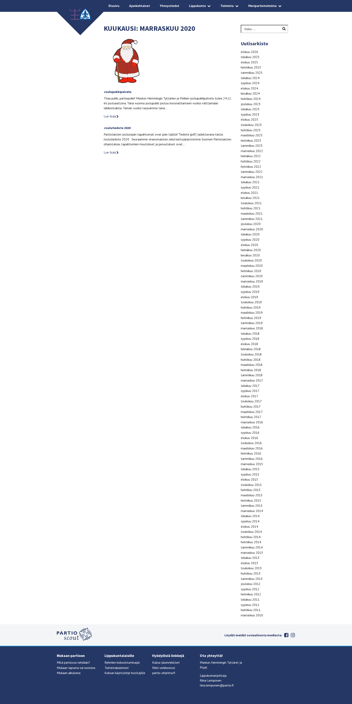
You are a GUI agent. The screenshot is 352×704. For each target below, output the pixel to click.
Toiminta (227, 6)
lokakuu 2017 (250, 386)
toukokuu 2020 (251, 260)
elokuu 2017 (249, 396)
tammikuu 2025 (252, 73)
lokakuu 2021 (250, 182)
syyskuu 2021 (250, 187)
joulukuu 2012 (251, 584)
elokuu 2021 (249, 193)
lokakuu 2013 (250, 558)
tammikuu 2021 (252, 219)
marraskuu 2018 (252, 328)
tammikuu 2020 (252, 276)
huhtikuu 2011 (251, 610)
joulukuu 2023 (251, 104)
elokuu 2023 (249, 119)
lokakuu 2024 (250, 78)
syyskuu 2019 (250, 292)
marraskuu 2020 (252, 229)
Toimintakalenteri (116, 668)
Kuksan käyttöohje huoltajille (124, 673)
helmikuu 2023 (251, 140)
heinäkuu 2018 (251, 349)
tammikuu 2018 (252, 375)
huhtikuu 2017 (251, 406)
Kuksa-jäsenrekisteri (165, 662)
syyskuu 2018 (250, 339)
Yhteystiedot (169, 6)
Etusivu (114, 6)
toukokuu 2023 (251, 125)
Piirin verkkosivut (163, 668)
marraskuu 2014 (252, 511)
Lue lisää (110, 116)
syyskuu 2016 (250, 432)
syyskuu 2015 (250, 474)
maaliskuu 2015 (252, 495)
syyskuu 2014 (250, 521)
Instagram (292, 635)
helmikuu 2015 (251, 500)
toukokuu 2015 (251, 485)
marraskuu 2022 (252, 151)
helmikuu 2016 (251, 453)
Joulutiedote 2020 (117, 128)
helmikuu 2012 (251, 594)
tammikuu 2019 (252, 323)
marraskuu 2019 (252, 281)
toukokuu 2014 (251, 532)
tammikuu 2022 (252, 172)
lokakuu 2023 (250, 109)
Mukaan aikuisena (68, 673)
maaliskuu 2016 (252, 448)
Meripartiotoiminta (262, 6)
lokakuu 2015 (250, 469)
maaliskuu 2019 (252, 312)
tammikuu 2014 (252, 547)
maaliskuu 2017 (252, 412)
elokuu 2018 (249, 344)
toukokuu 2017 (251, 401)
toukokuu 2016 (251, 443)
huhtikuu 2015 (251, 490)
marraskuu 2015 (252, 464)
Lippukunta (197, 6)
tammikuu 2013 (252, 579)
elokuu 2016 (249, 438)
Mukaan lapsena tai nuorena (76, 668)
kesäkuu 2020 (250, 255)
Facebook (286, 635)
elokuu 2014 (249, 526)
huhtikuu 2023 (251, 130)
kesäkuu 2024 (250, 93)
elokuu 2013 (249, 563)
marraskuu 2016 (252, 422)
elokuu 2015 (249, 479)
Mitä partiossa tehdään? (73, 662)
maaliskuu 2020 (252, 266)
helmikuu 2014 (251, 542)
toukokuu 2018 (251, 354)
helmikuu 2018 (251, 370)
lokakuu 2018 (250, 333)
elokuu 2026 (249, 52)
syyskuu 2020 (250, 239)
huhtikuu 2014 (251, 537)
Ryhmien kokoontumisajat (122, 662)
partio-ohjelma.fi (163, 673)
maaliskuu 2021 (252, 213)
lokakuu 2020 (250, 234)
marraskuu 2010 (252, 615)
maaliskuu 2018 (252, 365)
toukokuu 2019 (251, 302)
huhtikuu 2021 (251, 208)
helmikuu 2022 (251, 166)
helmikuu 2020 (251, 271)
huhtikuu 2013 (251, 573)
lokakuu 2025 (250, 57)
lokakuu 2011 (250, 599)
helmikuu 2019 (251, 318)
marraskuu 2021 (252, 177)
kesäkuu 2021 (250, 198)
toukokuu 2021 (251, 203)
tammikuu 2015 (252, 505)
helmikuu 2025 (251, 67)
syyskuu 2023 (250, 114)
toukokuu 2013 (251, 568)
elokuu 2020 (249, 245)
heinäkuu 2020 (251, 250)
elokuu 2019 (249, 297)
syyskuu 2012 (250, 589)
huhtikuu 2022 (251, 161)
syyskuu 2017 (250, 391)
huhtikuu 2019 (251, 307)
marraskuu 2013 (252, 553)
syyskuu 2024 (250, 83)
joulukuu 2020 (251, 224)
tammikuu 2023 (252, 145)
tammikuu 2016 (252, 459)
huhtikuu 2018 (251, 360)
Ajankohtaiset (139, 6)
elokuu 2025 (249, 62)
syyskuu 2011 (250, 605)
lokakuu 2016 (250, 427)
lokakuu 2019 (250, 286)
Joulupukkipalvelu (117, 92)
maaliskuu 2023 (252, 135)
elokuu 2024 (249, 88)
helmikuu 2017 (251, 417)
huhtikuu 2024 (251, 99)
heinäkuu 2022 (251, 156)
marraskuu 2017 (252, 380)
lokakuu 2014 (250, 516)
